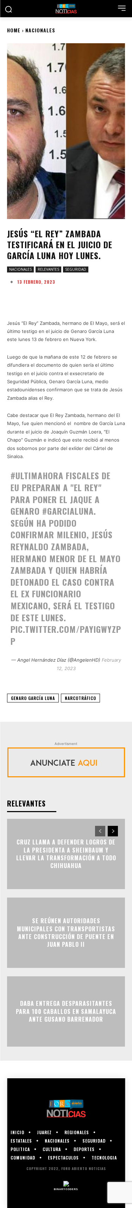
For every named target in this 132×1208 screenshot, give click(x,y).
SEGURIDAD (75, 269)
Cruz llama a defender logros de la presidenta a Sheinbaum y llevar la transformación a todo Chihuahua (66, 854)
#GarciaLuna (68, 511)
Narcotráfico (80, 698)
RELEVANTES (48, 269)
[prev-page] (100, 831)
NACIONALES (40, 30)
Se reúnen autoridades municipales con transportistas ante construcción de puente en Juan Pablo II (66, 933)
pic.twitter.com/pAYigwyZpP (66, 635)
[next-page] (113, 831)
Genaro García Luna (33, 698)
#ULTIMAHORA (37, 475)
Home (13, 30)
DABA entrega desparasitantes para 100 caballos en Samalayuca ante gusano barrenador (66, 1012)
